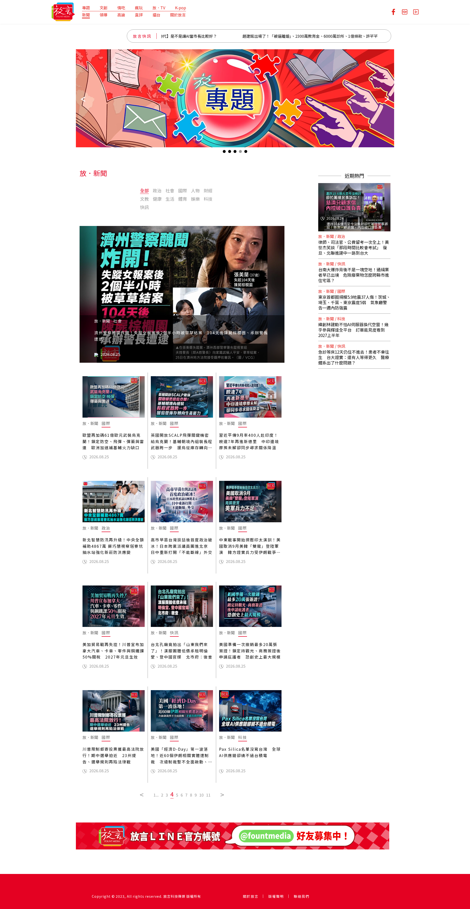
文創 (103, 8)
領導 (103, 15)
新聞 (86, 15)
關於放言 (178, 15)
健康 (157, 199)
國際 (182, 190)
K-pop (180, 8)
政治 (157, 190)
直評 (139, 15)
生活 (169, 199)
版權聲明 (276, 896)
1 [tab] (224, 152)
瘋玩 (139, 8)
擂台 (156, 15)
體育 (182, 199)
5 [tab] (245, 152)
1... (156, 795)
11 (208, 795)
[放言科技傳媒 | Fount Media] (63, 11)
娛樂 (195, 199)
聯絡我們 (301, 896)
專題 (86, 8)
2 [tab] (229, 152)
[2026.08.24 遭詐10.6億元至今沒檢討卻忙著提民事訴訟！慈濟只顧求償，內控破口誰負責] (354, 204)
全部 (144, 190)
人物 (195, 190)
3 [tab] (235, 152)
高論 (121, 15)
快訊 (144, 207)
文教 (144, 199)
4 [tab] (240, 152)
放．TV (159, 8)
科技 (208, 199)
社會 (169, 190)
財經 (208, 190)
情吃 (121, 8)
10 (201, 795)
